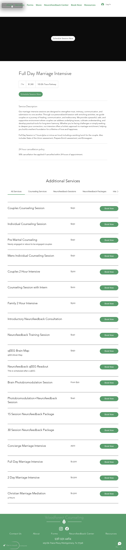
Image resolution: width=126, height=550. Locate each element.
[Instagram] (61, 528)
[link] (63, 38)
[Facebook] (67, 528)
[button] (109, 208)
